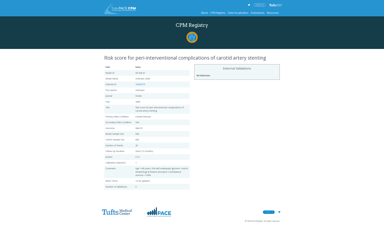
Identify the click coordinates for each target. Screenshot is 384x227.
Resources (273, 12)
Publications (257, 12)
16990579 (140, 84)
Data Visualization (238, 12)
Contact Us (259, 5)
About (204, 12)
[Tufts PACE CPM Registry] (120, 9)
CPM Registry (217, 12)
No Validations (203, 75)
